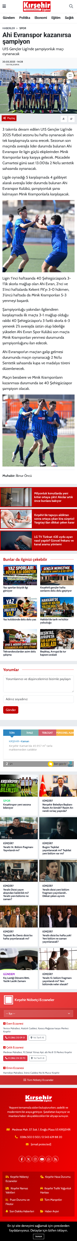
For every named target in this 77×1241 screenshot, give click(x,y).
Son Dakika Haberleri (22, 1211)
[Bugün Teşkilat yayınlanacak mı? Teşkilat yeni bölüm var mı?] (58, 828)
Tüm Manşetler (53, 1199)
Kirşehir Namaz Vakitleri (17, 1190)
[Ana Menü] (4, 6)
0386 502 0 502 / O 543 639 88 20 (41, 1137)
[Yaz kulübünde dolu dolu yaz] (20, 607)
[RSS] (55, 1159)
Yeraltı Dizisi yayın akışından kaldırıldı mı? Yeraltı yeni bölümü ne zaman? (16, 894)
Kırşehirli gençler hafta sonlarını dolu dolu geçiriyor (56, 589)
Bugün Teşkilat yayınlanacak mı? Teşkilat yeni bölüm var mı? (56, 850)
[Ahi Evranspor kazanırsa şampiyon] (38, 91)
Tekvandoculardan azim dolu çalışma (19, 653)
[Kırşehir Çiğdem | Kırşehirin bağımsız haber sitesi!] (37, 5)
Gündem (9, 18)
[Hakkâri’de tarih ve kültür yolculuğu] (57, 607)
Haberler (8, 28)
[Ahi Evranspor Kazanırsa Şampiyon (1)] (38, 236)
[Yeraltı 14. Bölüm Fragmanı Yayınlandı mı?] (19, 828)
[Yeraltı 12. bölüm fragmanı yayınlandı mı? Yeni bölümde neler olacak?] (58, 959)
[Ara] (71, 6)
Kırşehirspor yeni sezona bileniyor (17, 806)
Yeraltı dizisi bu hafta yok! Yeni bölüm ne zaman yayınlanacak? (56, 938)
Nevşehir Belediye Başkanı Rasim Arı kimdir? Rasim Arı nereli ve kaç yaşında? (57, 808)
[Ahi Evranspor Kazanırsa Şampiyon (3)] (38, 430)
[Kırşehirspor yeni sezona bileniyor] (19, 786)
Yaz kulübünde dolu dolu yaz (19, 619)
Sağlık (69, 18)
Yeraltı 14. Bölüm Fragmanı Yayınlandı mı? (18, 848)
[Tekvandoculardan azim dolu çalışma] (20, 639)
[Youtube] (42, 1159)
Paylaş (11, 118)
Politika (24, 18)
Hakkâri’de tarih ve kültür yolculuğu (54, 621)
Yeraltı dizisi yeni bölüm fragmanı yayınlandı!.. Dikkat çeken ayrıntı (55, 893)
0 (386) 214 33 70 (16, 1058)
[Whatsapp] (49, 1159)
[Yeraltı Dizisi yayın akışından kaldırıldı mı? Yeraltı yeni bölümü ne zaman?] (19, 871)
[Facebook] (22, 1159)
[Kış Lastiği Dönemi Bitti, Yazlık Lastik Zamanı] (19, 959)
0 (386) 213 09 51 (16, 1037)
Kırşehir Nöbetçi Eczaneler (17, 1179)
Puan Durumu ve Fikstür (18, 1202)
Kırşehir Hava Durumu (58, 1176)
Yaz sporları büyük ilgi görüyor (15, 589)
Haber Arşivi (52, 1211)
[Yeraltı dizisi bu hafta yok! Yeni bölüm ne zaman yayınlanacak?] (58, 916)
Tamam (38, 1236)
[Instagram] (35, 1159)
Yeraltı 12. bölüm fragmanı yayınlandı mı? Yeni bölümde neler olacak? (57, 981)
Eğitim (55, 18)
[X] (28, 1159)
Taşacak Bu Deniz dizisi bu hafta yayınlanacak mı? (18, 937)
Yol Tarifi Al (38, 1037)
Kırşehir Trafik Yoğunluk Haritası (55, 1190)
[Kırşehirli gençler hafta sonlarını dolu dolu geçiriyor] (57, 575)
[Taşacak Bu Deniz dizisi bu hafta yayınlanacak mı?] (19, 916)
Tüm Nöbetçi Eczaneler (40, 1080)
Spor (22, 28)
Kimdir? (47, 800)
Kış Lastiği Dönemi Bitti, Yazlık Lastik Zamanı (16, 979)
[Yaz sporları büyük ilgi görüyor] (20, 575)
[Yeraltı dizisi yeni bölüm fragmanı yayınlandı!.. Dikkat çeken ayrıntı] (58, 871)
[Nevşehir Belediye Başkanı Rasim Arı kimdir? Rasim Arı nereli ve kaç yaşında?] (58, 786)
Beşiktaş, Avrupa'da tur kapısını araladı (53, 653)
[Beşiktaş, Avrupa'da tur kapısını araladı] (57, 639)
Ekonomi (41, 18)
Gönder (11, 710)
